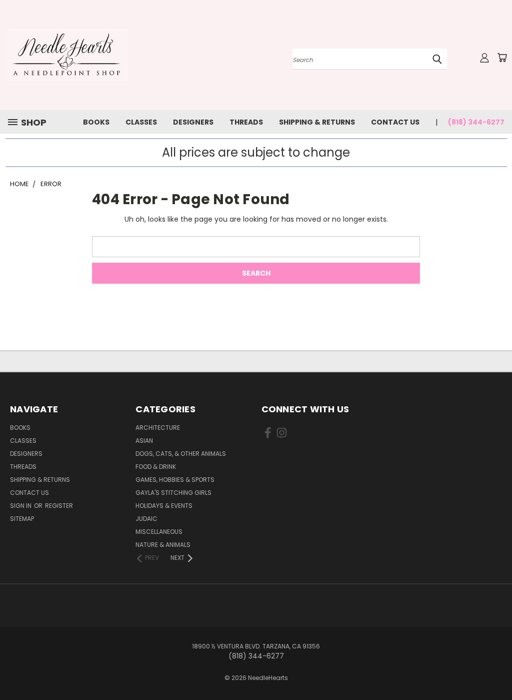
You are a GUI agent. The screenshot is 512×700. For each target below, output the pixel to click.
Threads (246, 122)
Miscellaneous (159, 531)
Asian (144, 440)
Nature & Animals (163, 544)
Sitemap (22, 518)
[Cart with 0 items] (502, 58)
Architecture (158, 427)
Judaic (147, 518)
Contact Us (395, 122)
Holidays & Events (164, 505)
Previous (496, 668)
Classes (141, 122)
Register (59, 505)
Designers (193, 122)
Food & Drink (156, 466)
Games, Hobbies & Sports (175, 479)
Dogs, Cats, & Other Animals (181, 453)
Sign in (21, 505)
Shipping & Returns (317, 122)
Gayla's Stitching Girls (174, 492)
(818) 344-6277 (476, 122)
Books (96, 122)
